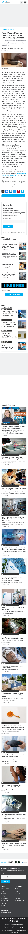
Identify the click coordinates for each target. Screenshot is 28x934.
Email (2, 873)
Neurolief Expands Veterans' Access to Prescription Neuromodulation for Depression (12, 756)
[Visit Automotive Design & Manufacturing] (24, 862)
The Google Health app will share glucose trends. (12, 789)
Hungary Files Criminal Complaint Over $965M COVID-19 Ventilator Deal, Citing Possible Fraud (8, 274)
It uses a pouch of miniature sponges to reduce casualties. (12, 641)
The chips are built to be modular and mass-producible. (13, 819)
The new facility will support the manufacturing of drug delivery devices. (12, 581)
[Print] (2, 191)
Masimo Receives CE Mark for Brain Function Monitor (11, 666)
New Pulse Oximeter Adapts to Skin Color (13, 843)
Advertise (20, 924)
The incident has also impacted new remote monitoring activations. (13, 461)
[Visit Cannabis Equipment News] (17, 862)
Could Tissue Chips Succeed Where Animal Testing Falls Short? (13, 815)
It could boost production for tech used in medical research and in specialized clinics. (13, 492)
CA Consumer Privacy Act (11, 928)
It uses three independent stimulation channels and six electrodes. (11, 760)
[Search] (21, 2)
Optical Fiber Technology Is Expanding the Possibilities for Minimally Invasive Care (13, 548)
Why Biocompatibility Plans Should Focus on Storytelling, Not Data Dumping (9, 246)
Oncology (5, 723)
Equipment (5, 663)
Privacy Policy (9, 926)
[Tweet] (14, 191)
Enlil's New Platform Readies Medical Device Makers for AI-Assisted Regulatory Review (13, 695)
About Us (7, 924)
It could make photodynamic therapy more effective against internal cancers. (12, 730)
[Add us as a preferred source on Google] (22, 191)
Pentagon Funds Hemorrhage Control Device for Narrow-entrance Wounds (12, 637)
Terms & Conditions (19, 926)
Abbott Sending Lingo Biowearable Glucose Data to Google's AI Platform (12, 786)
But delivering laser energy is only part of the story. (13, 552)
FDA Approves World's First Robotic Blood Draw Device (13, 608)
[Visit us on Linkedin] (10, 921)
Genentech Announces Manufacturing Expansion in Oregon (12, 577)
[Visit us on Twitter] (17, 921)
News (3, 454)
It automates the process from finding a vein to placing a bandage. (13, 612)
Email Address (7, 218)
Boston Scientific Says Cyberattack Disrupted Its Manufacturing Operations (9, 254)
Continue (8, 226)
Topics (4, 29)
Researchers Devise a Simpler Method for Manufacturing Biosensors (9, 264)
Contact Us (14, 924)
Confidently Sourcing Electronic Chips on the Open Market (9, 313)
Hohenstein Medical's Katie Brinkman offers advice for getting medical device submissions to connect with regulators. (13, 432)
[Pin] (18, 191)
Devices (11, 29)
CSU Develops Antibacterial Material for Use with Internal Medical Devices (9, 335)
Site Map (22, 928)
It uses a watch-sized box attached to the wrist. (12, 846)
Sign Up (5, 881)
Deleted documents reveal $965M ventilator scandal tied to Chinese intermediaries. (13, 523)
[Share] (6, 191)
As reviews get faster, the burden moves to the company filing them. (13, 699)
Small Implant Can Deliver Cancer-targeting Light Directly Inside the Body (12, 726)
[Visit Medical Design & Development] (3, 862)
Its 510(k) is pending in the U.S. (9, 669)
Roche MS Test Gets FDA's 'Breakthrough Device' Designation (8, 324)
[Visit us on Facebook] (13, 921)
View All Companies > (14, 294)
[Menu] (25, 2)
